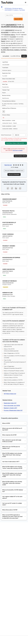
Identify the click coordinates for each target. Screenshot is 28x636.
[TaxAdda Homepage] (7, 2)
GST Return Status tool (10, 393)
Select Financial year (6, 135)
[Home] (1, 7)
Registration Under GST (10, 403)
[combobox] (14, 15)
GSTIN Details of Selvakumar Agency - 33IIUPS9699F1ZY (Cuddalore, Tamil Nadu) (15, 9)
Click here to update (17, 150)
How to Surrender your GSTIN (12, 405)
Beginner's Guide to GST (10, 408)
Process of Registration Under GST (13, 410)
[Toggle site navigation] (25, 2)
